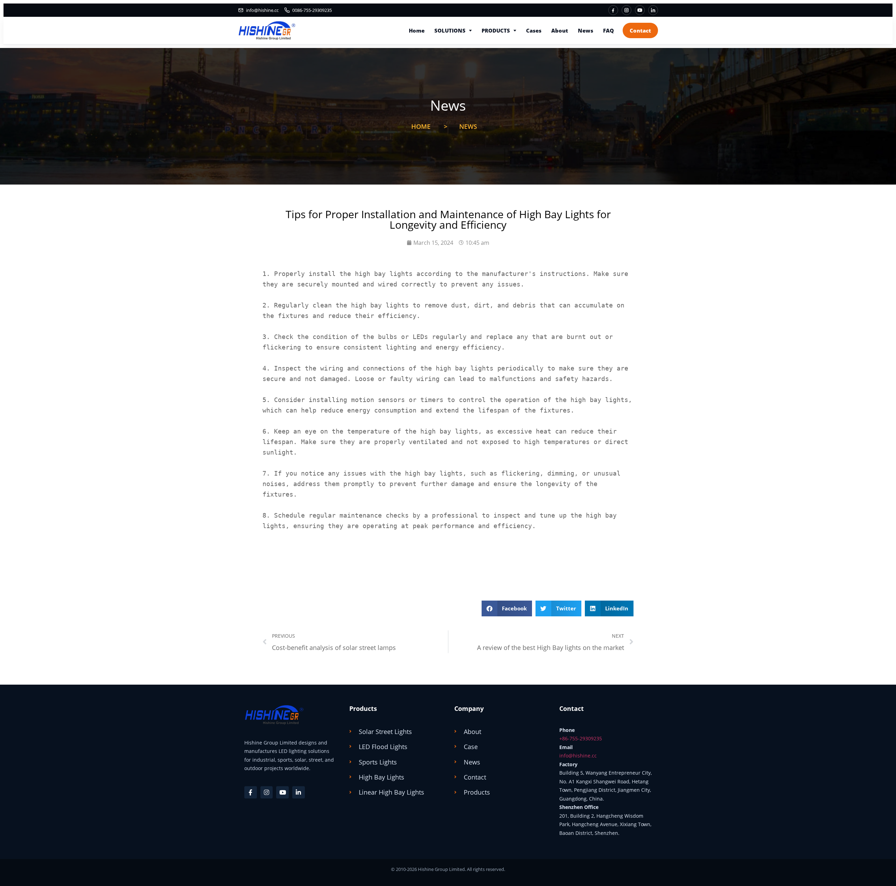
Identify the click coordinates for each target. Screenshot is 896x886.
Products (496, 30)
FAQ (608, 30)
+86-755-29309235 (580, 738)
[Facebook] (613, 10)
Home (417, 30)
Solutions (449, 30)
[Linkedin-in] (298, 792)
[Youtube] (282, 792)
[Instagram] (626, 10)
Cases (533, 30)
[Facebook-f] (250, 792)
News (585, 30)
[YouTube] (640, 10)
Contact (640, 30)
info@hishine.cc (578, 755)
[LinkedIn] (653, 10)
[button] (507, 608)
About (559, 30)
